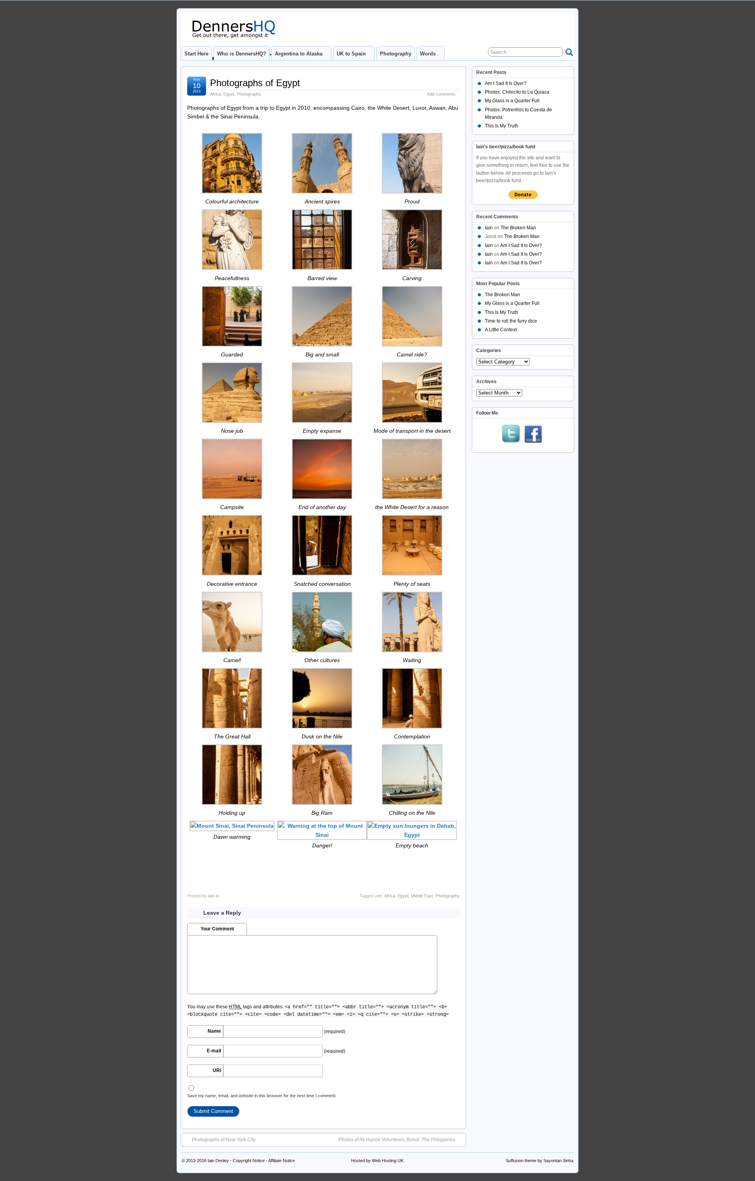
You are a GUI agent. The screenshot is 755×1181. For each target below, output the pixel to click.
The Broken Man (518, 228)
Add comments (441, 94)
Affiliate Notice (281, 1160)
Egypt (228, 94)
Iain (211, 895)
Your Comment (217, 929)
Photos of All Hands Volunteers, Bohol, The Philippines (397, 1139)
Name (214, 1031)
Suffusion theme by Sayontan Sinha (539, 1160)
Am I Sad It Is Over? (506, 83)
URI (217, 1070)
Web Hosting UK (387, 1160)
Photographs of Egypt (255, 83)
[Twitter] (511, 434)
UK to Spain (351, 54)
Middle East (422, 895)
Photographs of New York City (224, 1139)
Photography (395, 54)
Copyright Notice (249, 1160)
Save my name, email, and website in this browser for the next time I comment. (262, 1095)
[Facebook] (533, 434)
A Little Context (501, 329)
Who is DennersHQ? (241, 54)
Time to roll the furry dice (511, 321)
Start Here (196, 54)
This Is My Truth (501, 126)
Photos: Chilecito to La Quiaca (517, 92)
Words (428, 54)
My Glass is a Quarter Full (512, 100)
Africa (215, 94)
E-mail (214, 1051)
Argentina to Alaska (298, 54)
